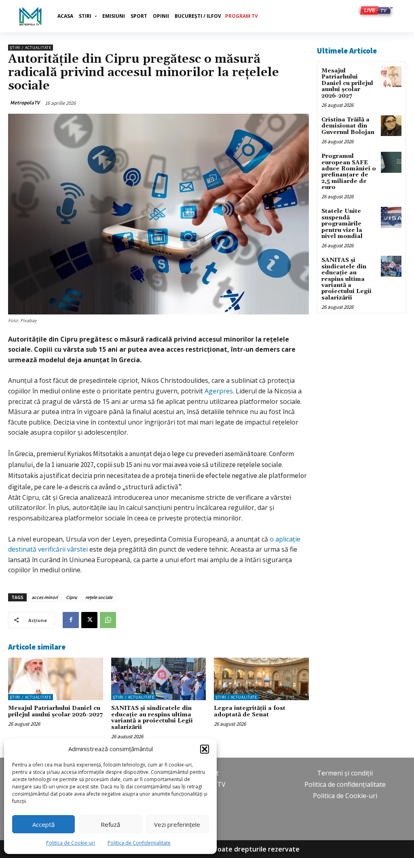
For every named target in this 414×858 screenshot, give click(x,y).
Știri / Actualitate (30, 47)
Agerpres (219, 391)
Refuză (110, 824)
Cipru (71, 597)
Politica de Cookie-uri (70, 842)
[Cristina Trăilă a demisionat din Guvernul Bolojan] (391, 125)
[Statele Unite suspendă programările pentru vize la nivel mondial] (391, 217)
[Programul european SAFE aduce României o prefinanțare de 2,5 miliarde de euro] (391, 162)
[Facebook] (71, 620)
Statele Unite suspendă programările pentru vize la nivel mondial (342, 224)
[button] (205, 749)
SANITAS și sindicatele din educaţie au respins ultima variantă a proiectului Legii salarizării (152, 718)
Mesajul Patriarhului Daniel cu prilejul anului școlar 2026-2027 (55, 711)
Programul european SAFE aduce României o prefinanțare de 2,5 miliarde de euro (348, 172)
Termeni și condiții (345, 773)
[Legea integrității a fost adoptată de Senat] (261, 679)
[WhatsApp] (108, 620)
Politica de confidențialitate (345, 784)
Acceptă (43, 824)
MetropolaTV (25, 102)
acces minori (45, 597)
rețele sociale (98, 597)
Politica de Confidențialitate (139, 842)
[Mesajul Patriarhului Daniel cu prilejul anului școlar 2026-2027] (55, 679)
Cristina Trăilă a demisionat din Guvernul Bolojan (347, 126)
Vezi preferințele (177, 824)
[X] (89, 620)
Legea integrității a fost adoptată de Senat (249, 711)
